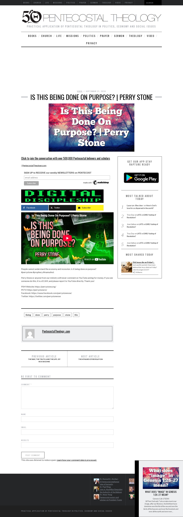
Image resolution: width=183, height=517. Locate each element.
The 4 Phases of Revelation (90, 357)
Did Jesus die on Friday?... (143, 262)
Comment (26, 384)
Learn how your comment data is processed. (77, 460)
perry (46, 315)
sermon (119, 36)
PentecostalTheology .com (56, 331)
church (46, 36)
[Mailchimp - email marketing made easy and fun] (96, 185)
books (32, 36)
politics (89, 36)
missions (72, 36)
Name (23, 414)
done (37, 315)
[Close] (137, 465)
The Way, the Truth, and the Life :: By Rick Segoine (44, 359)
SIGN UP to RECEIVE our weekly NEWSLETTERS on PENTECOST (57, 173)
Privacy (91, 43)
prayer (105, 36)
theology (136, 36)
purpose (57, 315)
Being (28, 315)
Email (23, 427)
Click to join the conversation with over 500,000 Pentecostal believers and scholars (65, 158)
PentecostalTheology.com (34, 165)
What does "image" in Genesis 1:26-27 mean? (161, 493)
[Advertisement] (91, 67)
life (59, 36)
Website (25, 440)
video (150, 36)
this (76, 315)
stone (67, 315)
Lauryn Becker (135, 205)
